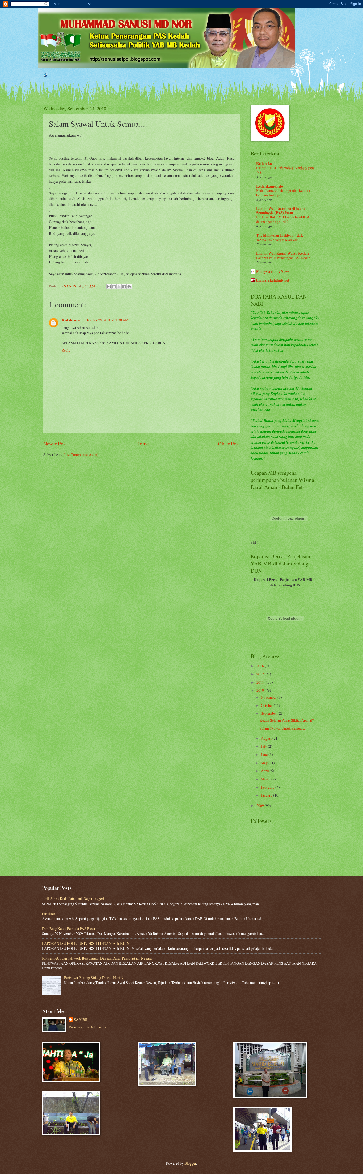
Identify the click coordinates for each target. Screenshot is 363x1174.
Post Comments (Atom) (81, 454)
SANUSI (80, 1019)
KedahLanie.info (269, 186)
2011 (260, 682)
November (269, 697)
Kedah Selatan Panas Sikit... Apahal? (287, 720)
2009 (260, 805)
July (264, 746)
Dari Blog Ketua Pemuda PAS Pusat (68, 928)
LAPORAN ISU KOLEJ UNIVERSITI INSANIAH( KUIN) (86, 943)
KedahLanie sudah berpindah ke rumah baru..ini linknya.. (284, 192)
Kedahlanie (71, 320)
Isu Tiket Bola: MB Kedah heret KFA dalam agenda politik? (282, 219)
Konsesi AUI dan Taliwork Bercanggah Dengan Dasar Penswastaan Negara (97, 958)
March (266, 778)
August (266, 738)
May (264, 762)
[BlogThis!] (114, 286)
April (265, 770)
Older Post (229, 443)
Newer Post (55, 443)
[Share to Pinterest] (129, 286)
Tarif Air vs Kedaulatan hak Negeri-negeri (73, 898)
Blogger (190, 1163)
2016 (260, 665)
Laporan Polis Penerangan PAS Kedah (283, 257)
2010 (260, 690)
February (268, 787)
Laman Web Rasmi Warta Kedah (282, 253)
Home (142, 443)
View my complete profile (88, 1027)
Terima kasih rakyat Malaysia (277, 239)
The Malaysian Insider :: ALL (279, 235)
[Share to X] (119, 286)
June (264, 754)
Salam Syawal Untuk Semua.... (282, 728)
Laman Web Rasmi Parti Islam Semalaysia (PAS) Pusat (280, 210)
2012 (260, 674)
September (269, 713)
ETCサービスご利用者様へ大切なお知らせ (285, 170)
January (267, 795)
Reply (66, 350)
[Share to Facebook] (124, 286)
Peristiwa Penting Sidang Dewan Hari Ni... (95, 977)
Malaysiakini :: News (272, 271)
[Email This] (109, 286)
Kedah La (264, 163)
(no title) (48, 913)
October (267, 705)
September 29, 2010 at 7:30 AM (105, 319)
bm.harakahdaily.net (272, 280)
